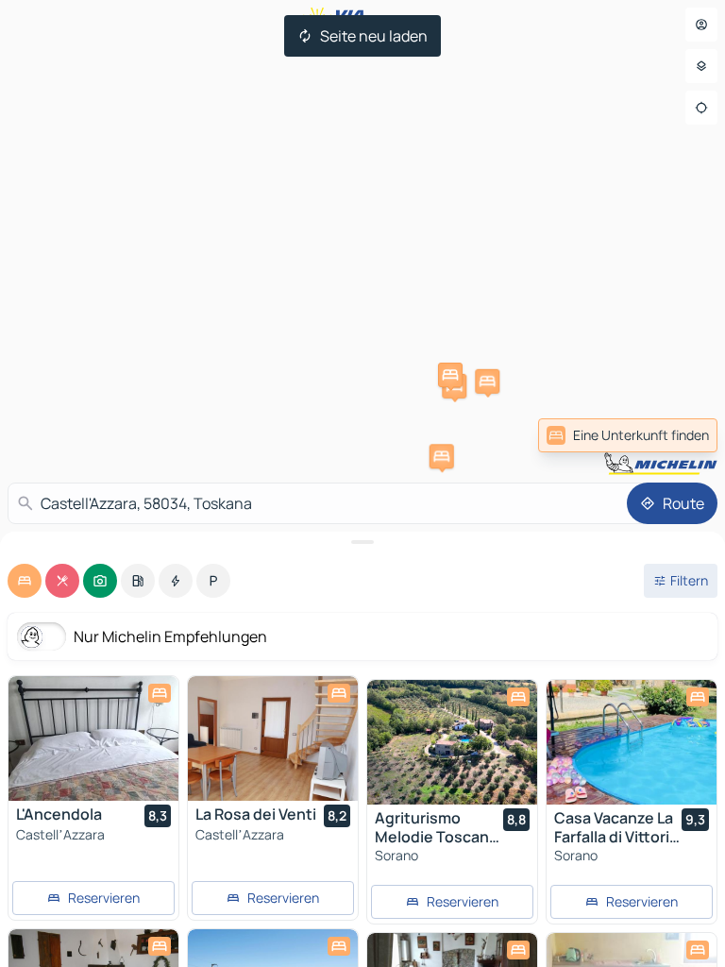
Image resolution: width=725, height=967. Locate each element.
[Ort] (701, 108)
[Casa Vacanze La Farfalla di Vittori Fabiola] (632, 742)
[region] (93, 738)
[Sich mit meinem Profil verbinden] (701, 25)
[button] (450, 375)
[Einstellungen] (701, 66)
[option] (25, 581)
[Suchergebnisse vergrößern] (362, 542)
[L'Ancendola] (93, 738)
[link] (627, 435)
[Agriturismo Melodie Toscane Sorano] (452, 742)
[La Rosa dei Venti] (273, 738)
